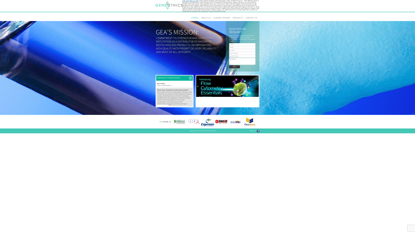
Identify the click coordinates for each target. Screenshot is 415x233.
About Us (206, 18)
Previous (198, 85)
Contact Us (251, 18)
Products (238, 18)
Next (248, 85)
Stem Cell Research (164, 85)
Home (195, 18)
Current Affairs (221, 18)
